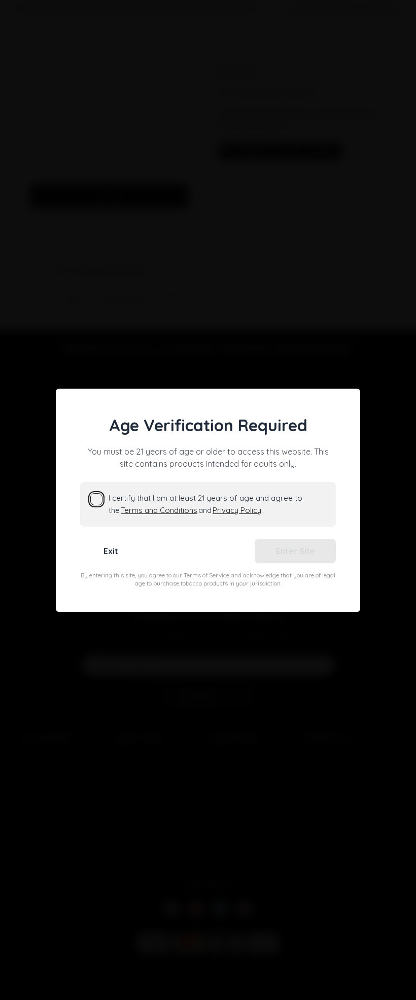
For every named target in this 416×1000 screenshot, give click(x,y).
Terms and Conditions (159, 510)
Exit (110, 551)
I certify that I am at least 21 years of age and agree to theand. (205, 504)
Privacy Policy (237, 510)
